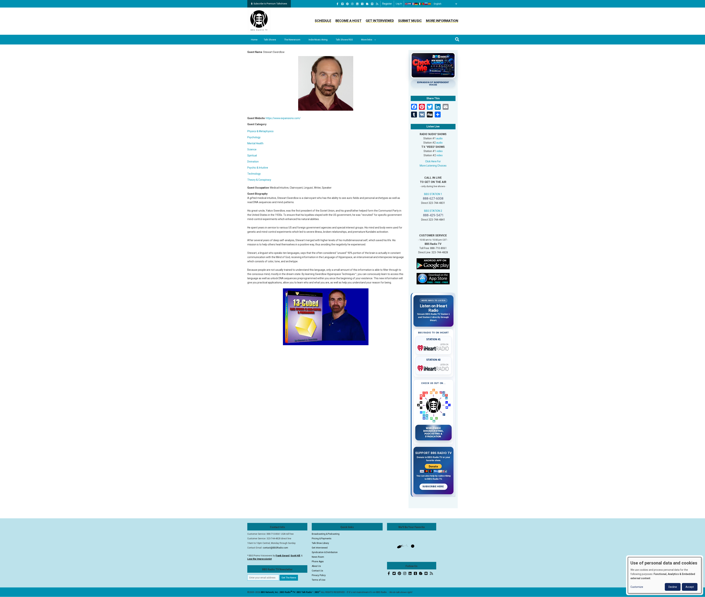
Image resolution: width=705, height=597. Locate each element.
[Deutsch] (416, 4)
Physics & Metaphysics (260, 131)
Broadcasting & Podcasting (325, 534)
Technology (254, 173)
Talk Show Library (320, 543)
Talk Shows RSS (344, 39)
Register (387, 3)
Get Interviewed (380, 21)
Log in (399, 3)
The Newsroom (292, 39)
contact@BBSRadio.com (275, 547)
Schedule (323, 21)
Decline (672, 586)
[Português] (423, 4)
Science (251, 149)
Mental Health (255, 143)
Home (254, 39)
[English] (406, 4)
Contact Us (317, 570)
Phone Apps (318, 561)
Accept (690, 586)
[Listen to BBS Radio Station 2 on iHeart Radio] (433, 368)
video (439, 151)
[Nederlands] (409, 4)
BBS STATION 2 (433, 210)
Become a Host (348, 21)
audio (439, 138)
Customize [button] (636, 586)
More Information (442, 21)
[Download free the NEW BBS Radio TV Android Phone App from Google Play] (433, 263)
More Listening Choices (433, 165)
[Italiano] (419, 4)
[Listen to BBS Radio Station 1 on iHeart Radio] (433, 347)
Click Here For (433, 161)
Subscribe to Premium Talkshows (270, 3)
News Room (318, 557)
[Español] (429, 4)
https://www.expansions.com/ (283, 118)
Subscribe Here (433, 486)
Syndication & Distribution (325, 552)
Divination (253, 161)
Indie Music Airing (318, 39)
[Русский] (426, 4)
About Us (316, 566)
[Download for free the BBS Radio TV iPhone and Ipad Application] (433, 278)
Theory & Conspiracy (259, 179)
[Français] (413, 4)
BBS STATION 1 (433, 194)
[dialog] (664, 575)
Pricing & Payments (321, 538)
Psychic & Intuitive (257, 167)
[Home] (259, 20)
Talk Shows (270, 39)
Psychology (254, 137)
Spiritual (252, 155)
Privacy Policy (319, 575)
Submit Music (410, 21)
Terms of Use (318, 580)
